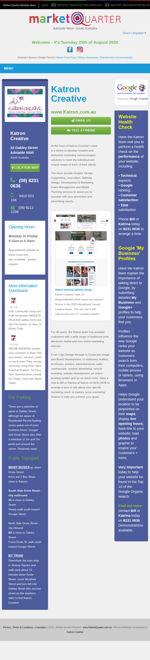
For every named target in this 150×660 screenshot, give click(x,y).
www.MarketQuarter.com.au (97, 627)
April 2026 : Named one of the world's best (76, 5)
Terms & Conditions (23, 627)
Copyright (40, 627)
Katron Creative (75, 632)
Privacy (7, 627)
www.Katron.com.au (73, 112)
